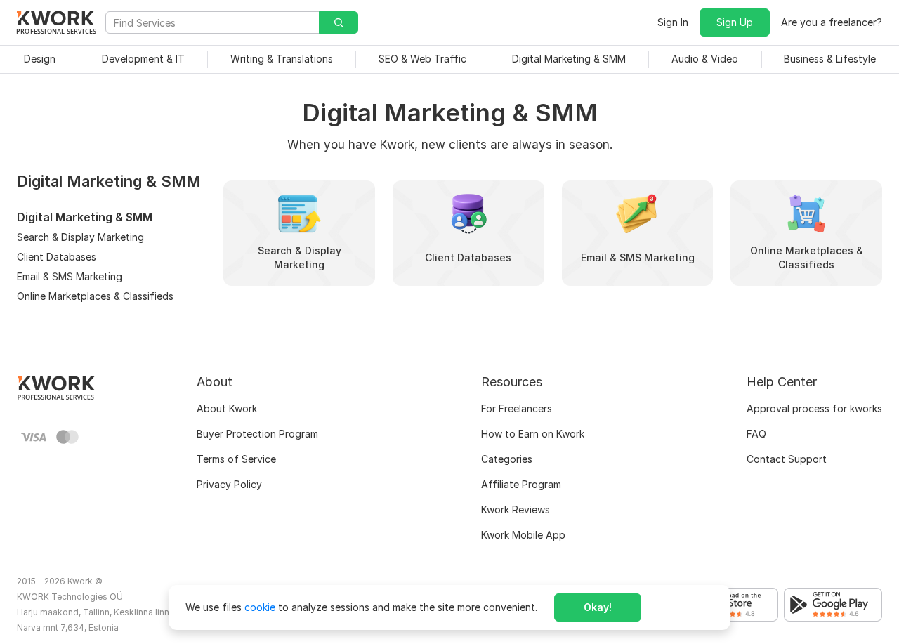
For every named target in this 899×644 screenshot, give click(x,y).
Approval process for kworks (814, 408)
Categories (506, 459)
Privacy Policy (229, 484)
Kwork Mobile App (523, 535)
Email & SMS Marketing (69, 276)
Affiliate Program (521, 484)
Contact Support (787, 459)
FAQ (756, 434)
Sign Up (734, 22)
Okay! (598, 607)
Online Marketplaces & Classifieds (95, 296)
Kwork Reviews (515, 509)
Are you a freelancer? (831, 22)
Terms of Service (236, 459)
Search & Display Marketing (80, 237)
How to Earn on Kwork (532, 434)
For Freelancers (516, 408)
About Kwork (227, 408)
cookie (259, 607)
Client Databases (56, 257)
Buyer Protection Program (257, 434)
